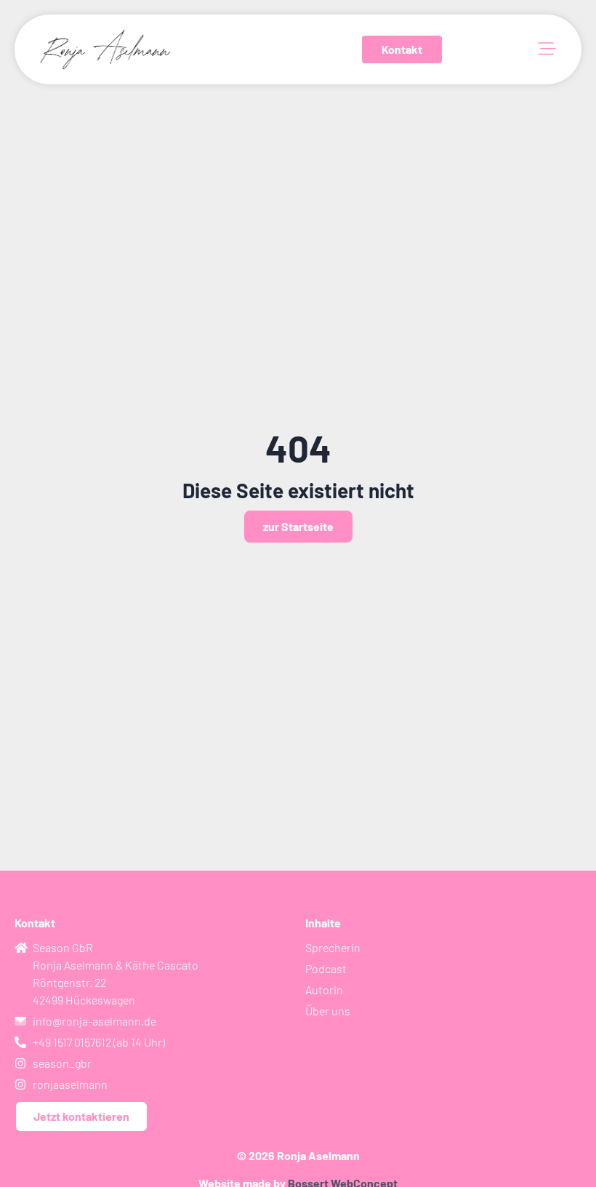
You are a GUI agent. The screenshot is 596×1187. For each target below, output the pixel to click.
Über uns (327, 1011)
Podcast (326, 968)
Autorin (324, 989)
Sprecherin (333, 947)
